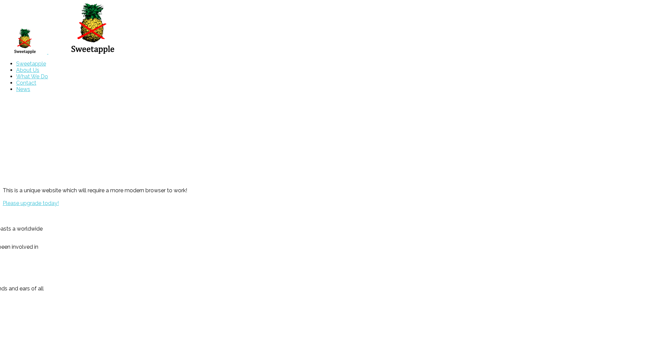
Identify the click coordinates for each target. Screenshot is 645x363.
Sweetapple (31, 64)
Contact (26, 83)
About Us (27, 70)
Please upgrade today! (31, 203)
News (23, 89)
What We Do (32, 76)
